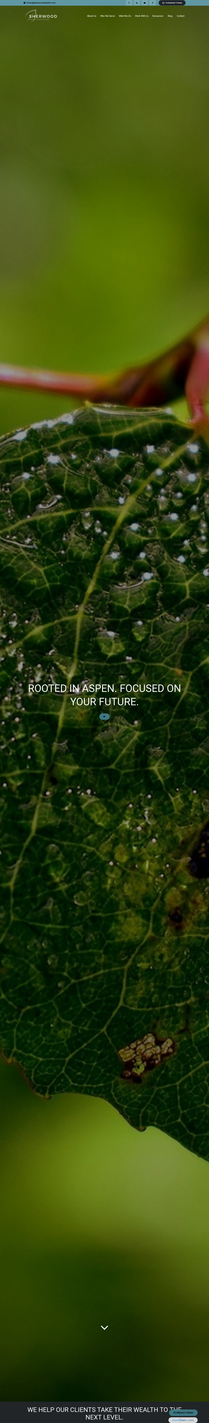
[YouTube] (144, 3)
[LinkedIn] (137, 3)
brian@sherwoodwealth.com (41, 2)
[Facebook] (152, 3)
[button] (92, 16)
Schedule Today (183, 1412)
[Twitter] (129, 3)
